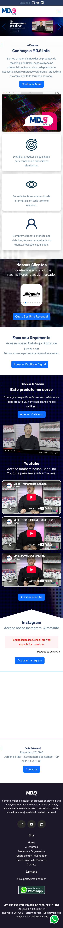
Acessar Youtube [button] (31, 597)
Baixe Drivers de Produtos (31, 860)
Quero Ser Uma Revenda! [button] (31, 316)
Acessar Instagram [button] (29, 660)
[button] (59, 11)
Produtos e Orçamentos (31, 851)
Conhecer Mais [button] (31, 84)
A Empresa (31, 846)
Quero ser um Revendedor (31, 855)
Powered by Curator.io (48, 651)
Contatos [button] (32, 769)
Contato (31, 864)
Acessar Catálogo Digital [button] (30, 364)
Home (31, 842)
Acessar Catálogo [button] (31, 414)
